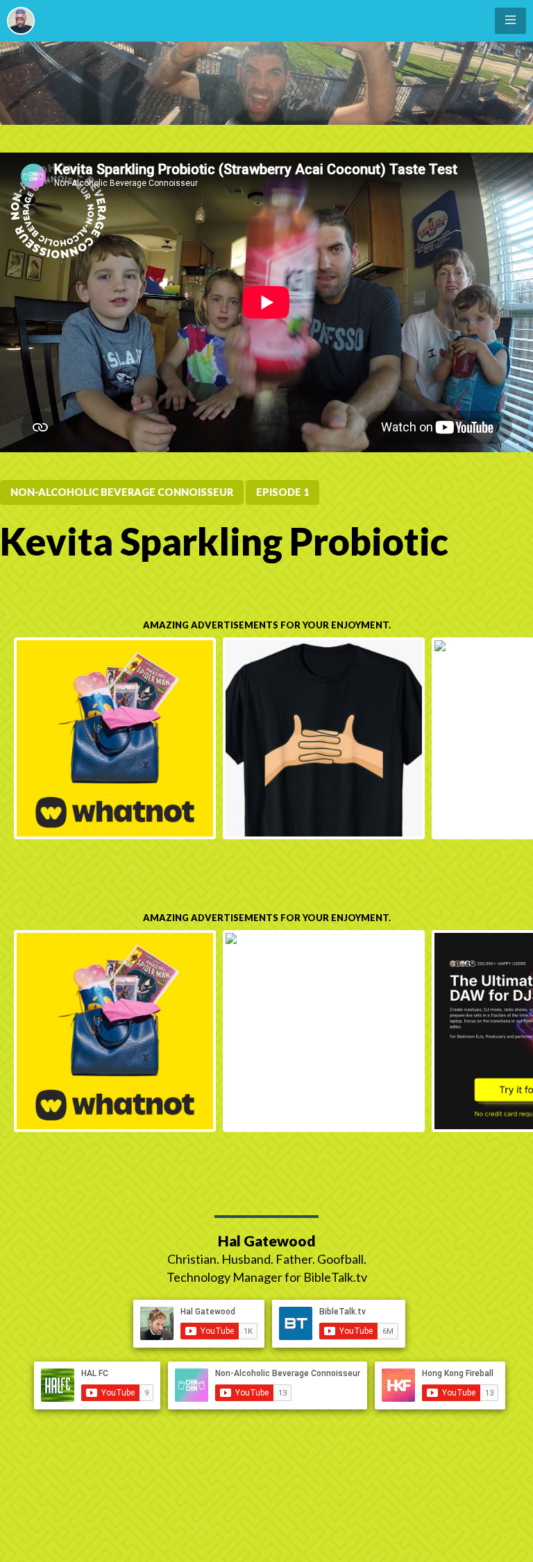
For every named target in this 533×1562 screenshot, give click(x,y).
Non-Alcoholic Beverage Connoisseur (121, 492)
